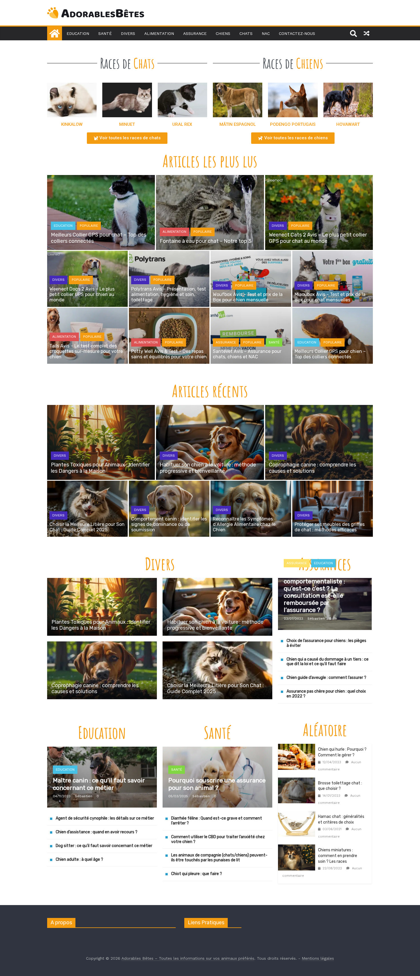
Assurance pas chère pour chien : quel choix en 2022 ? (326, 694)
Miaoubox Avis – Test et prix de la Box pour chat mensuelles (330, 297)
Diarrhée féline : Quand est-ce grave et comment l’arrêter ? (216, 821)
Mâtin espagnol (237, 124)
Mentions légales (318, 958)
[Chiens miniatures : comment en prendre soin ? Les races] (298, 848)
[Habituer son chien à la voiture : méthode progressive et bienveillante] (217, 581)
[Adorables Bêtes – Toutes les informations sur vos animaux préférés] (54, 33)
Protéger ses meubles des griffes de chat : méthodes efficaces (330, 527)
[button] (127, 138)
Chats (246, 33)
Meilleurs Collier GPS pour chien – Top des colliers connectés (330, 354)
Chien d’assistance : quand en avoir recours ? (96, 832)
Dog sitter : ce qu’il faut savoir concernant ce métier (104, 846)
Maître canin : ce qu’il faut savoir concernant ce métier (99, 784)
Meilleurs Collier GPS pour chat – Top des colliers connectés (98, 238)
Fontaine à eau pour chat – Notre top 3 (205, 241)
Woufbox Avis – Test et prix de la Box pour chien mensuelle (248, 297)
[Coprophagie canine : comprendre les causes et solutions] (102, 645)
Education (78, 33)
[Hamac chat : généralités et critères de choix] (298, 814)
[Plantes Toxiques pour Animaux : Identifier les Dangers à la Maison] (102, 581)
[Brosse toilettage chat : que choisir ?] (298, 781)
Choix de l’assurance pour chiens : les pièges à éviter (326, 643)
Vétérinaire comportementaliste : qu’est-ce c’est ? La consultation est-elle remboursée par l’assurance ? (314, 592)
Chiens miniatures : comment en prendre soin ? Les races (337, 856)
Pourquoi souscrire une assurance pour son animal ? (217, 784)
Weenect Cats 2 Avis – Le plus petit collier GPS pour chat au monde (318, 238)
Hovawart (348, 124)
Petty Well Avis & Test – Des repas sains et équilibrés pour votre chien (169, 354)
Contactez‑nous (297, 33)
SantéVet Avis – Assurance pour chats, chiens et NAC (247, 354)
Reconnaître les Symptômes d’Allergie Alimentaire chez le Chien (244, 524)
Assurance (195, 33)
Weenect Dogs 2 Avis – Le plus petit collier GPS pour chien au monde (82, 294)
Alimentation (159, 33)
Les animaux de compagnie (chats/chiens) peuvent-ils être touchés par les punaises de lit (219, 858)
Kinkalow (72, 124)
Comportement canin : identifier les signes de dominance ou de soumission (169, 524)
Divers (128, 33)
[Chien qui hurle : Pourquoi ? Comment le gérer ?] (298, 747)
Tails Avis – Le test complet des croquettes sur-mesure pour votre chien (86, 351)
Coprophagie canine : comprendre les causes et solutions (312, 468)
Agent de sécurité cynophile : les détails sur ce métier (105, 818)
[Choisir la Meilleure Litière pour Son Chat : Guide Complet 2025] (217, 645)
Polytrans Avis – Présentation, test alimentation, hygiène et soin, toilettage (168, 294)
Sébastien (316, 619)
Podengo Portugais (292, 124)
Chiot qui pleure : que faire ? (196, 874)
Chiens (223, 33)
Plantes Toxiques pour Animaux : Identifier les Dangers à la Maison (100, 468)
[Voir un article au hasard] (366, 33)
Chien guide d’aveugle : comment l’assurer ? (326, 677)
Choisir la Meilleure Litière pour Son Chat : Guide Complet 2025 (87, 527)
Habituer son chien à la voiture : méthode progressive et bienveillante (208, 468)
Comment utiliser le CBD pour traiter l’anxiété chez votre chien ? (218, 839)
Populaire (89, 226)
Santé (105, 33)
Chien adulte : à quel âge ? (79, 859)
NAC (266, 33)
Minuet (127, 124)
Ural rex (182, 124)
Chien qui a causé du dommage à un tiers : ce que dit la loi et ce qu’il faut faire (328, 662)
